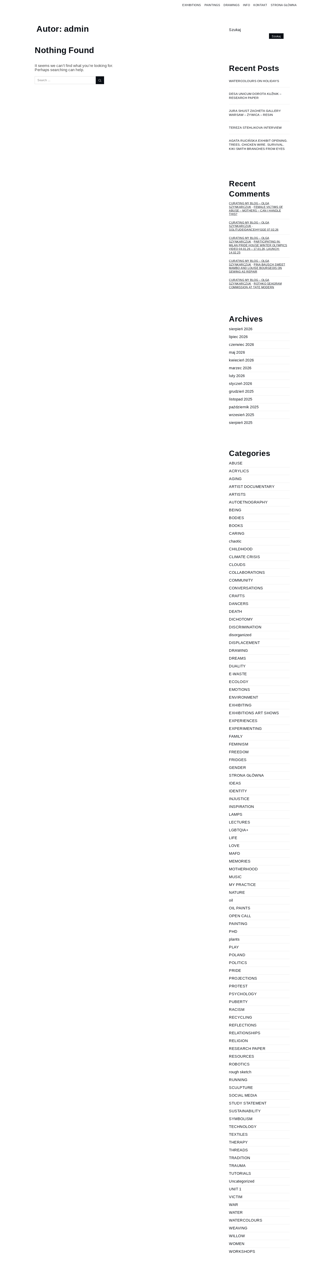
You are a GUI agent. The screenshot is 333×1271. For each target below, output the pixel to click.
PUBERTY (238, 1002)
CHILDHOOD (241, 549)
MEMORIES (239, 861)
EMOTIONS (239, 689)
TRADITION (239, 1158)
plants (234, 939)
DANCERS (239, 604)
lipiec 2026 (238, 337)
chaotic (235, 541)
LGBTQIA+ (238, 830)
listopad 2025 (240, 399)
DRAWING (238, 650)
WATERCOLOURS (245, 1220)
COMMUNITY (241, 580)
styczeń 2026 (240, 383)
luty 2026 (237, 376)
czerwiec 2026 (241, 344)
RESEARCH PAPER (247, 1048)
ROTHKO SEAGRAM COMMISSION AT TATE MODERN (255, 285)
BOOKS (236, 525)
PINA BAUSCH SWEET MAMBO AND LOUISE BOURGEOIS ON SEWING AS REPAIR (257, 268)
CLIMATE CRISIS (244, 557)
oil (231, 900)
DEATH (235, 611)
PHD (233, 931)
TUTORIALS (240, 1173)
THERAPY (238, 1142)
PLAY (234, 947)
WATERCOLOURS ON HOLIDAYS (254, 81)
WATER (236, 1212)
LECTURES (239, 822)
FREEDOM (239, 752)
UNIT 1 (235, 1189)
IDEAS (235, 783)
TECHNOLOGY (243, 1126)
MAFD (234, 853)
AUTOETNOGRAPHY (248, 502)
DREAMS (237, 658)
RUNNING (238, 1080)
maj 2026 (237, 352)
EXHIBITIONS (191, 5)
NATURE (237, 892)
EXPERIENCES (243, 721)
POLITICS (238, 963)
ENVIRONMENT (243, 697)
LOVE (234, 845)
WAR (233, 1204)
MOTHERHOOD (243, 869)
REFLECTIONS (243, 1025)
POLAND (237, 955)
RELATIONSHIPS (245, 1033)
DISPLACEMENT (244, 643)
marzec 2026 (240, 368)
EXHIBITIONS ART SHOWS (254, 713)
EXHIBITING (240, 705)
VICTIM (235, 1197)
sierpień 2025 (241, 422)
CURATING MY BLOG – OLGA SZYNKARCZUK (249, 224)
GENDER (237, 767)
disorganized (240, 635)
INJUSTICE (239, 799)
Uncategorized (241, 1181)
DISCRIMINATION (245, 627)
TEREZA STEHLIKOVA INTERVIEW (255, 127)
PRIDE (235, 970)
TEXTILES (238, 1134)
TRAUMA (237, 1165)
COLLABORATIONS (247, 572)
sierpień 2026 (241, 329)
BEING (235, 510)
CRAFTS (237, 596)
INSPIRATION (241, 806)
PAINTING (238, 924)
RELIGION (238, 1041)
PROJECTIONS (243, 978)
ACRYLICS (239, 471)
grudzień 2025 (241, 391)
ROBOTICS (239, 1064)
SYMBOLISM (241, 1119)
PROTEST (238, 986)
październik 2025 (244, 407)
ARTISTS (237, 494)
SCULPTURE (241, 1087)
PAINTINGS (212, 5)
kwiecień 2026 (241, 360)
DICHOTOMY (241, 619)
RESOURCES (241, 1056)
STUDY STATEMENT (248, 1103)
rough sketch (240, 1072)
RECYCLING (240, 1017)
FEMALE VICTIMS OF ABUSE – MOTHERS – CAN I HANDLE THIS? (256, 210)
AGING (235, 479)
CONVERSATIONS (246, 588)
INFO (246, 5)
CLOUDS (237, 564)
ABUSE (236, 463)
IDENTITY (238, 791)
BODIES (236, 518)
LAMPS (235, 814)
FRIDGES (238, 760)
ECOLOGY (239, 682)
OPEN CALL (240, 916)
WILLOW (237, 1236)
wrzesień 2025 (241, 415)
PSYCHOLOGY (243, 994)
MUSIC (235, 877)
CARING (236, 533)
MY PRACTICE (242, 884)
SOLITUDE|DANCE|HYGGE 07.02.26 (254, 229)
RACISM (236, 1009)
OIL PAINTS (239, 908)
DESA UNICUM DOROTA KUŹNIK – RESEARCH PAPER (255, 96)
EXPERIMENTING (245, 728)
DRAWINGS (232, 5)
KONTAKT (260, 5)
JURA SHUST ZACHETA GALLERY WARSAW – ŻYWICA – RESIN (255, 113)
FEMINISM (238, 744)
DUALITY (237, 666)
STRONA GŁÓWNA (284, 5)
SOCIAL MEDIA (243, 1095)
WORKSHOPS (242, 1251)
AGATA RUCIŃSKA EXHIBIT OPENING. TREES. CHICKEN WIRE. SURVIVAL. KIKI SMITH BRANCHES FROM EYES (258, 145)
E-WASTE (238, 674)
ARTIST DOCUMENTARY (252, 486)
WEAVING (238, 1228)
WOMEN (237, 1244)
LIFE (233, 838)
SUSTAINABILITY (245, 1111)
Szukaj (235, 30)
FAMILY (236, 736)
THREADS (238, 1150)
